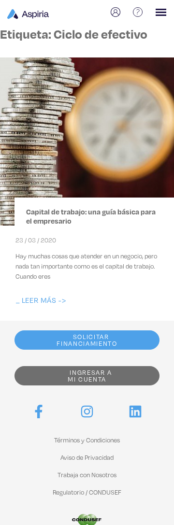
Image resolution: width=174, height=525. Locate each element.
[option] (117, 12)
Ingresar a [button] (90, 375)
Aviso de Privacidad (87, 457)
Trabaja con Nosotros (87, 474)
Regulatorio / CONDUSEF (87, 492)
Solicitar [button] (87, 340)
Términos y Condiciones (87, 440)
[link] (38, 411)
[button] (40, 300)
